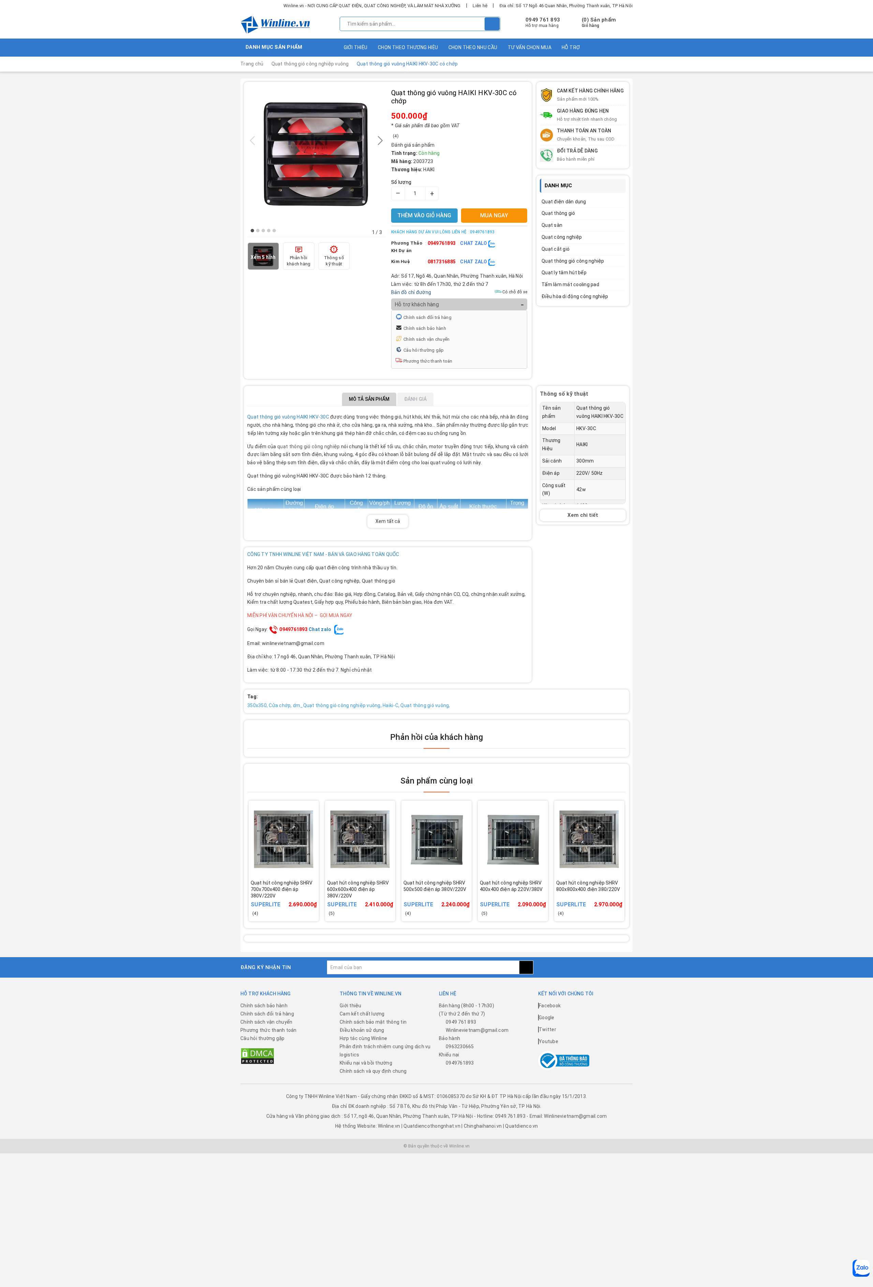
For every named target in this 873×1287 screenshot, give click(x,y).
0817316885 (442, 261)
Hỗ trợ (571, 47)
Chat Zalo (474, 243)
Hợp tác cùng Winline (363, 1038)
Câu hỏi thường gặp (423, 350)
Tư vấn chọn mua (529, 47)
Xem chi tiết (582, 515)
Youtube (548, 1041)
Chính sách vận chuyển (426, 339)
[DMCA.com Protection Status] (257, 1055)
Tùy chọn (293, 899)
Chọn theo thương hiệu (408, 47)
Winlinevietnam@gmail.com (477, 1030)
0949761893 (442, 243)
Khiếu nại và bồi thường (366, 1063)
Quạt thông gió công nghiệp (573, 261)
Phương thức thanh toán (428, 361)
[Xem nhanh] (316, 895)
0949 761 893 (543, 20)
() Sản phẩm (599, 22)
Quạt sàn (552, 225)
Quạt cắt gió (555, 249)
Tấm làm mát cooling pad (570, 284)
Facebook (550, 1005)
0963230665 (460, 1046)
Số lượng (401, 182)
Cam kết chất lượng (362, 1014)
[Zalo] (861, 1268)
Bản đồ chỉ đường (411, 292)
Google (546, 1017)
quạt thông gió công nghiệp (308, 446)
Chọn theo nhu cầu (473, 47)
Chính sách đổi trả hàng (427, 317)
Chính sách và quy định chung (373, 1071)
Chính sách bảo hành (424, 328)
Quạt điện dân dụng (564, 201)
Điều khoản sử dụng (362, 1030)
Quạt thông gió (558, 213)
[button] (252, 230)
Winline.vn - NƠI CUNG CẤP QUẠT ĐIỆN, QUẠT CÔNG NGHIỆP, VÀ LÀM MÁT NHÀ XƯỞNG (372, 5)
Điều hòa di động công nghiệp (575, 296)
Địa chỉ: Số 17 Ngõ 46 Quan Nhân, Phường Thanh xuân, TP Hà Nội (566, 5)
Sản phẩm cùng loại (436, 781)
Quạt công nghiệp (562, 237)
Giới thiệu (356, 47)
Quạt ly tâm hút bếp (564, 272)
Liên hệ (480, 5)
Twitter (547, 1029)
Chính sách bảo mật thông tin (373, 1022)
